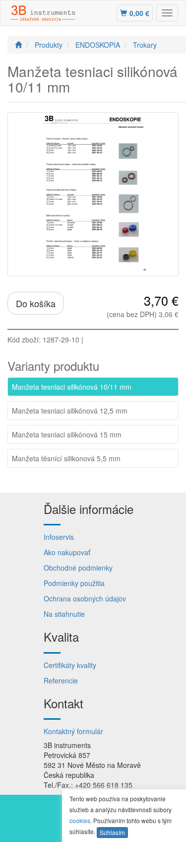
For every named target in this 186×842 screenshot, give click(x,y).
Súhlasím (112, 832)
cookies (79, 820)
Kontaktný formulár (73, 731)
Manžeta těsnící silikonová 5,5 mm (66, 458)
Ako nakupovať (67, 552)
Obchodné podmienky (78, 568)
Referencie (61, 680)
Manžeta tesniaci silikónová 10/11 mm (71, 387)
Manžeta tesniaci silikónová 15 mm (67, 434)
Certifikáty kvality (70, 665)
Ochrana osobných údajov (85, 598)
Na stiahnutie (64, 614)
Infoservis (59, 537)
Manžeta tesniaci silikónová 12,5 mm (69, 411)
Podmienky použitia (74, 583)
